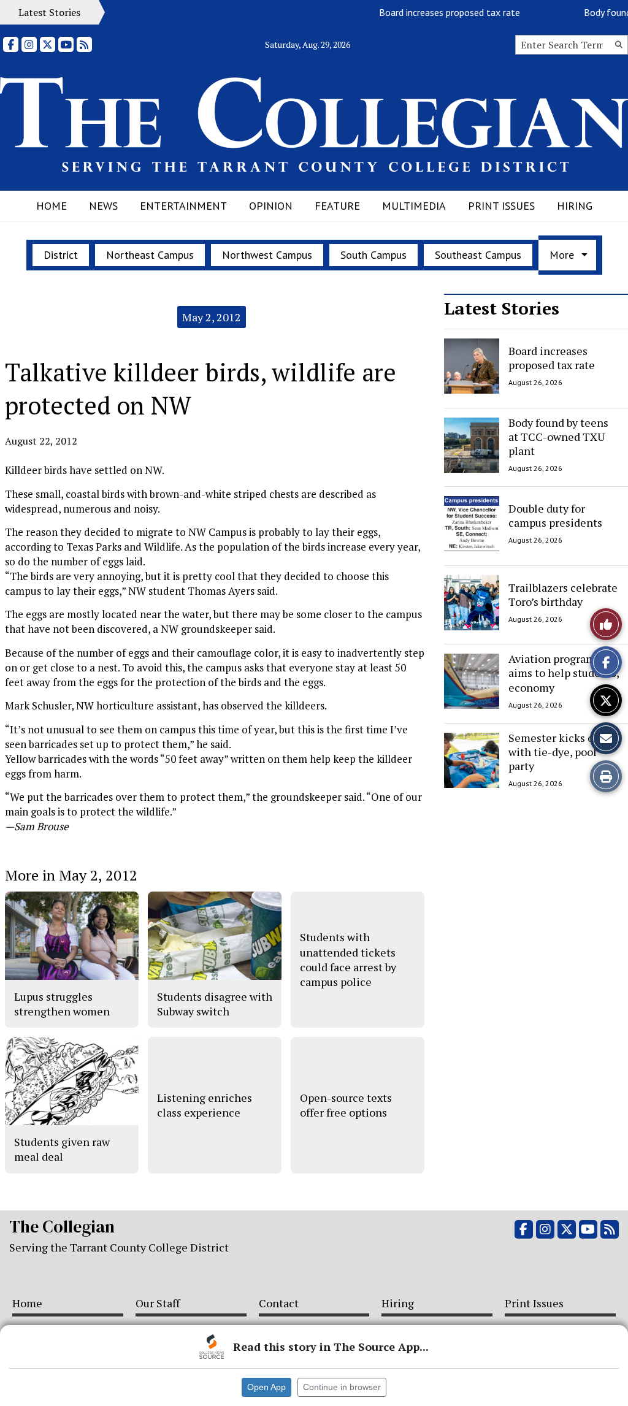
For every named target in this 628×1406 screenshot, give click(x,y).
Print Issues (501, 206)
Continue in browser (342, 1387)
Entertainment (183, 206)
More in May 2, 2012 (71, 875)
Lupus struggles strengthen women (62, 1003)
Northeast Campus (150, 255)
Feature (337, 206)
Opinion (271, 206)
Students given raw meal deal (62, 1149)
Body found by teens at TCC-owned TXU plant (558, 437)
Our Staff (158, 1303)
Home (51, 206)
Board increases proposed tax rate (435, 12)
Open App (266, 1387)
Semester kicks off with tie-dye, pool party (554, 752)
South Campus (373, 255)
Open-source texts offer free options (346, 1105)
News (103, 206)
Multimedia (414, 206)
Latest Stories (501, 308)
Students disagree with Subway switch (214, 1003)
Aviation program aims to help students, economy (563, 673)
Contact (279, 1303)
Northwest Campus (267, 255)
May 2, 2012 (211, 317)
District (61, 255)
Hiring (574, 206)
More (562, 255)
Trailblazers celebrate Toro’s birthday (563, 593)
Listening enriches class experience (204, 1105)
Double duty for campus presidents (555, 515)
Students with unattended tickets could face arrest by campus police (348, 959)
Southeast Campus (478, 255)
